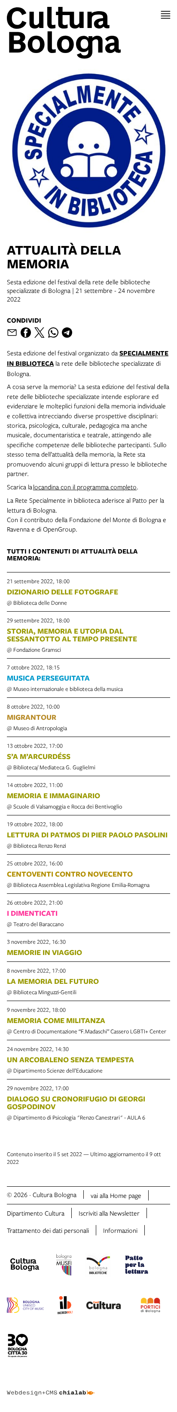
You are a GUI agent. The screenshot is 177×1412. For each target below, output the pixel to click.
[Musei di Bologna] (63, 1266)
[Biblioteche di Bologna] (98, 1266)
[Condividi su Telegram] (67, 332)
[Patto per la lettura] (136, 1266)
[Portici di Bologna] (150, 1306)
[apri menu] (165, 14)
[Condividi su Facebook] (26, 332)
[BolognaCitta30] (18, 1347)
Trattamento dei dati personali (48, 1230)
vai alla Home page (116, 1195)
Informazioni (120, 1230)
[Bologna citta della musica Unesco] (25, 1306)
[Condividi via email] (12, 332)
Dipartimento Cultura (35, 1213)
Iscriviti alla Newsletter (109, 1213)
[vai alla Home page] (88, 33)
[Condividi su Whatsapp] (53, 332)
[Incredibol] (65, 1306)
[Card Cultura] (103, 1306)
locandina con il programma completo (85, 486)
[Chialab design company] (51, 1386)
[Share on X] (39, 332)
